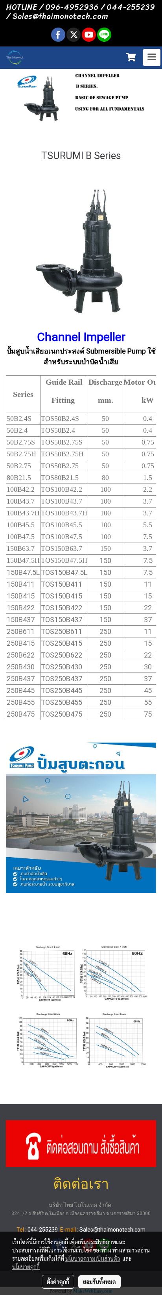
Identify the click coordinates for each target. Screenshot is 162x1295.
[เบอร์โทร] (81, 1142)
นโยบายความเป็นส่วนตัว (92, 1258)
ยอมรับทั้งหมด (99, 1281)
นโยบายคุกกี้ (26, 1266)
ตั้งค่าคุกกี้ (58, 1281)
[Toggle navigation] (151, 57)
